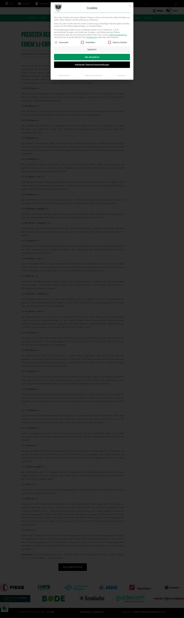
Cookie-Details (64, 75)
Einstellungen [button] (91, 37)
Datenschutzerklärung (118, 35)
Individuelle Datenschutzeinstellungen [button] (92, 64)
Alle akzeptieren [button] (92, 57)
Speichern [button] (92, 49)
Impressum (121, 75)
